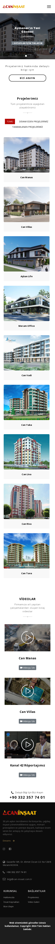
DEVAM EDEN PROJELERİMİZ (33, 121)
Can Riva (26, 523)
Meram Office (26, 325)
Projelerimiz (33, 897)
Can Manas (26, 177)
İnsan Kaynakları (11, 902)
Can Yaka (26, 424)
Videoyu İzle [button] (28, 667)
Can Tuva (26, 573)
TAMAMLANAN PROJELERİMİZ (27, 126)
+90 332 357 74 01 (27, 797)
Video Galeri (33, 902)
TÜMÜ (10, 121)
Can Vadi (27, 375)
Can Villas (26, 226)
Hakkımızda (9, 897)
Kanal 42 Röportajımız (27, 765)
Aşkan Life (27, 276)
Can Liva (26, 474)
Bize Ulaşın (9, 906)
